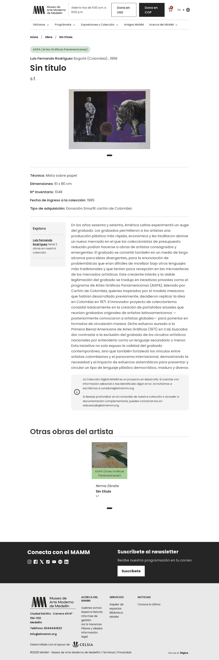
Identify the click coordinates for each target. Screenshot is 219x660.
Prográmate (63, 25)
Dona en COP (151, 9)
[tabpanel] (109, 119)
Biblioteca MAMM (116, 615)
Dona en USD (123, 9)
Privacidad (124, 652)
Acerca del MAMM (161, 25)
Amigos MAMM (134, 25)
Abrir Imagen (109, 119)
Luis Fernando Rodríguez (42, 242)
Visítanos (39, 25)
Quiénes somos (91, 608)
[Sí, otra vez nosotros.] (178, 652)
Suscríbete (131, 571)
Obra (48, 37)
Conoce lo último (149, 604)
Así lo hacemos (91, 624)
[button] (181, 10)
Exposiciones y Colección (97, 25)
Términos (108, 652)
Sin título (66, 37)
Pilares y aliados (91, 628)
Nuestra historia (91, 612)
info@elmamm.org (43, 634)
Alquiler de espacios (117, 606)
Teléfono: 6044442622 (46, 628)
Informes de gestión (89, 618)
